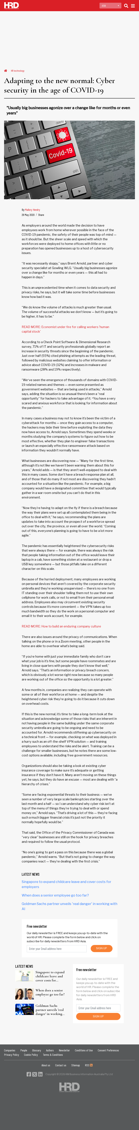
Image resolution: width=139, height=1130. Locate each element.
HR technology (17, 70)
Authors (50, 1050)
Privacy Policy (11, 1054)
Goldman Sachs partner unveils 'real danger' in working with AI (50, 1010)
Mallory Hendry (32, 209)
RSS (87, 1065)
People (23, 1050)
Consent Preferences (108, 1050)
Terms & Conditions (53, 1054)
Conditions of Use (84, 1050)
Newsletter (64, 1050)
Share (41, 215)
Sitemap (75, 1065)
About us (46, 1065)
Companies (9, 1050)
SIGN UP (101, 948)
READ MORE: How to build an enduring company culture (61, 626)
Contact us (60, 1065)
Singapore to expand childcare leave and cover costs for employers (50, 976)
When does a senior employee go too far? (55, 895)
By (31, 209)
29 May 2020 (28, 215)
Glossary (36, 1050)
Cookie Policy (31, 1054)
